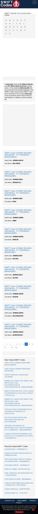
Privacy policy (19, 512)
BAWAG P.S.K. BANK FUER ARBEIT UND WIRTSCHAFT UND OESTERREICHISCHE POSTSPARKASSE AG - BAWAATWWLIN (19, 402)
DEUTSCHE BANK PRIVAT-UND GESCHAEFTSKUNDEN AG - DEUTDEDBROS (16, 419)
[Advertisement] (19, 57)
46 (16, 347)
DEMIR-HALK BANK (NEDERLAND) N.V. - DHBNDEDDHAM (19, 454)
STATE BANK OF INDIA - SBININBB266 (18, 479)
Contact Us (9, 500)
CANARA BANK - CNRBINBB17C (16, 449)
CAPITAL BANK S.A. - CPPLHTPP (16, 493)
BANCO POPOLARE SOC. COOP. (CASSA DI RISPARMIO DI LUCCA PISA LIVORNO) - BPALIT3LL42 (19, 393)
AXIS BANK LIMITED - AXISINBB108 (17, 465)
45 (12, 347)
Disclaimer (21, 500)
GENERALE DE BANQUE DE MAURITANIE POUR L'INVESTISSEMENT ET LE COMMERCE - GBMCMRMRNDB (19, 427)
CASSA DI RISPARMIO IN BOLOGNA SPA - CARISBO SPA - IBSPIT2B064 (19, 484)
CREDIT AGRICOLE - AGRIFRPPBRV (17, 489)
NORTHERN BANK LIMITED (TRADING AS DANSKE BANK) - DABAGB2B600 (18, 460)
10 (5, 347)
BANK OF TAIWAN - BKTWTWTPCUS (17, 469)
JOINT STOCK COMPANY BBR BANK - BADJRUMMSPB (18, 364)
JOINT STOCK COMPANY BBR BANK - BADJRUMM (18, 370)
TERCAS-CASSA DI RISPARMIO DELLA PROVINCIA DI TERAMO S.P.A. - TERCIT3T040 (18, 411)
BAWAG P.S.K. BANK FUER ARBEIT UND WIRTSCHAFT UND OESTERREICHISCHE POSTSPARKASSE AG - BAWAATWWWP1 (19, 384)
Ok (33, 510)
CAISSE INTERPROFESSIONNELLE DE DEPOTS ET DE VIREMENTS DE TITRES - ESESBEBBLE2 (19, 436)
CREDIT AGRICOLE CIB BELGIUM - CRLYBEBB (17, 376)
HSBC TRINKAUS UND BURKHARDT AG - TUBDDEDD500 (19, 474)
